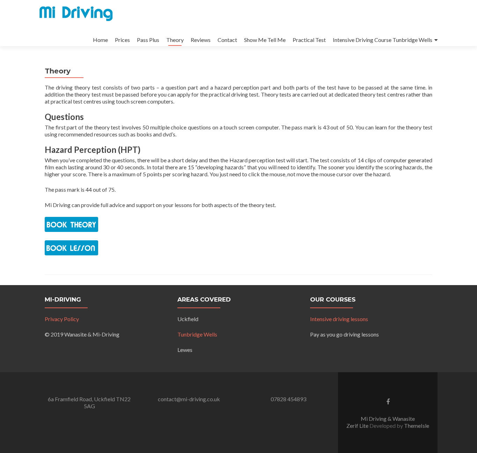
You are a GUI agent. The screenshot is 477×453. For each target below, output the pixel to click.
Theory (175, 39)
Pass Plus (148, 39)
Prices (122, 39)
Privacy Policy (62, 319)
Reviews (201, 39)
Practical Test (309, 39)
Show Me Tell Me (265, 39)
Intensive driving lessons (339, 319)
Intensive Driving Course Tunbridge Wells (382, 39)
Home (100, 39)
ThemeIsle (416, 425)
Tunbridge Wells (197, 334)
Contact (227, 39)
